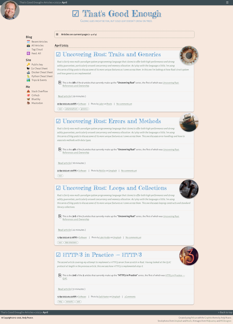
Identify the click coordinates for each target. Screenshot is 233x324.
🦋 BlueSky (33, 99)
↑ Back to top (225, 312)
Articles (48, 2)
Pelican (194, 318)
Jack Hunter (104, 297)
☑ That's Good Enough (116, 15)
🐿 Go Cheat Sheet (37, 68)
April (64, 2)
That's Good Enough (31, 2)
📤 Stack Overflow (37, 91)
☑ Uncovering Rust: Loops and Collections (111, 188)
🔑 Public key (35, 64)
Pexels (109, 104)
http (60, 302)
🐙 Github (33, 95)
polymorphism (71, 109)
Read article (64, 96)
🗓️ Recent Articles (37, 41)
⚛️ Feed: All (34, 53)
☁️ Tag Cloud (35, 49)
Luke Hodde (105, 237)
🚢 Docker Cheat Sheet (40, 72)
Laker (101, 104)
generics (84, 109)
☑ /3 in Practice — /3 (99, 254)
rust (60, 109)
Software (82, 104)
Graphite (208, 318)
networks (69, 302)
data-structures (71, 242)
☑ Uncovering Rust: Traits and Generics (108, 54)
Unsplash (113, 171)
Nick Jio (102, 171)
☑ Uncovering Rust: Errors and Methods (108, 121)
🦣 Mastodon (35, 103)
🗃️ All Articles (35, 45)
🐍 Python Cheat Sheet (40, 76)
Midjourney (211, 321)
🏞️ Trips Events (37, 80)
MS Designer (225, 321)
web (78, 302)
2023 (57, 2)
